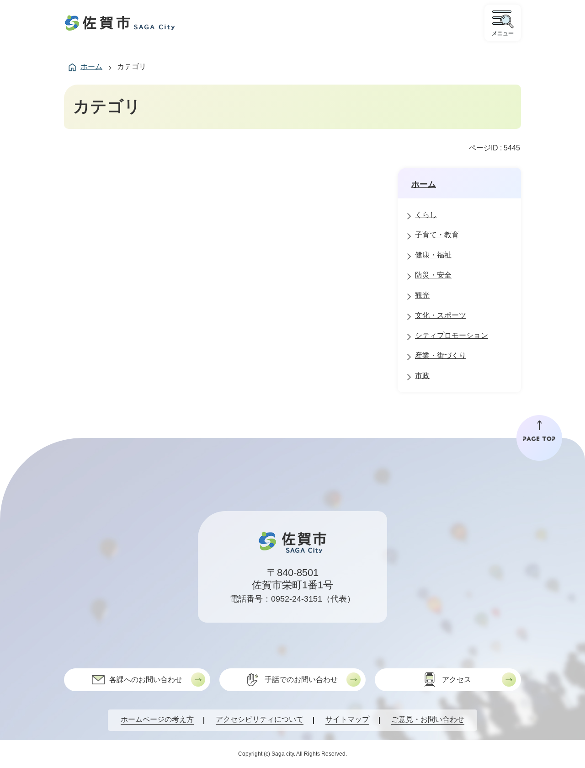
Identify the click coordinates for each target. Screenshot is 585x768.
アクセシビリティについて (259, 719)
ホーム (91, 66)
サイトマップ (347, 719)
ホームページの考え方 (157, 719)
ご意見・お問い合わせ (427, 719)
